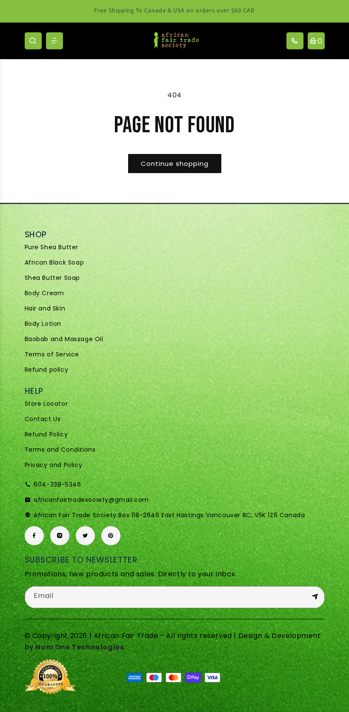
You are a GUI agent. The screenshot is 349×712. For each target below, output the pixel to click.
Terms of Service (52, 354)
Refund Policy (46, 434)
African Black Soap (54, 262)
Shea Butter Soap (52, 277)
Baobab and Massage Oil (64, 339)
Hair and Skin (45, 308)
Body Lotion (43, 323)
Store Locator (46, 403)
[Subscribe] (315, 596)
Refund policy (47, 369)
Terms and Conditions (60, 449)
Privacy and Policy (54, 465)
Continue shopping (175, 163)
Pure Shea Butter (52, 247)
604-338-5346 (57, 484)
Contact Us (43, 419)
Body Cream (44, 293)
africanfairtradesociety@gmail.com (91, 500)
